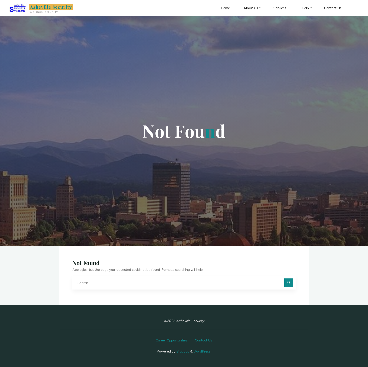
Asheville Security (51, 7)
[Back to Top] (351, 350)
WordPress (202, 351)
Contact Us (203, 340)
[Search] (288, 282)
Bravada (182, 351)
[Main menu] (355, 8)
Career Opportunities (171, 340)
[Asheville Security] (18, 8)
